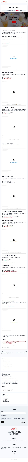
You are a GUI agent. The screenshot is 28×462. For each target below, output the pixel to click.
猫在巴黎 (19, 431)
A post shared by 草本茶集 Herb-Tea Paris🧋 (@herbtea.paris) (14, 104)
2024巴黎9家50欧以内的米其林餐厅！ (7, 376)
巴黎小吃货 (6, 400)
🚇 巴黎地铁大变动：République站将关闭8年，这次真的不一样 (10, 382)
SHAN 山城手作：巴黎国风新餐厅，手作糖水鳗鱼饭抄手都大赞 (10, 383)
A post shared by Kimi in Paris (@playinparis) (14, 139)
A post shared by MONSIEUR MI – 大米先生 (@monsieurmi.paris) (13, 252)
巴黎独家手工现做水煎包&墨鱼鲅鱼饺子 (21, 352)
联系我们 (14, 453)
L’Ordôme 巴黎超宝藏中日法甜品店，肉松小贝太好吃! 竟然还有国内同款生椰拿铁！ (14, 341)
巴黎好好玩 (8, 390)
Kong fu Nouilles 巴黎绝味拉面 (7, 343)
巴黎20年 (11, 390)
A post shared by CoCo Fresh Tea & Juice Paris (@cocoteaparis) (13, 208)
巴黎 (2, 347)
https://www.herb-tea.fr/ (7, 78)
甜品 (5, 347)
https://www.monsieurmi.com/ (8, 226)
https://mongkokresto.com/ (8, 217)
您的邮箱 (2, 411)
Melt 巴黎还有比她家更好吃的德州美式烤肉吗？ (9, 342)
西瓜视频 (5, 401)
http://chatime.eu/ (6, 260)
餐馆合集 (8, 347)
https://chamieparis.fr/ (7, 113)
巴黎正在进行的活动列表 (5, 375)
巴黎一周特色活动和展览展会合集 (6, 374)
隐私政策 (14, 454)
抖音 (8, 401)
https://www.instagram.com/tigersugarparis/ (10, 271)
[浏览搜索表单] (25, 1)
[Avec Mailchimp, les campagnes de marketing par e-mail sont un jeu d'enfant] (23, 422)
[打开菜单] (26, 1)
